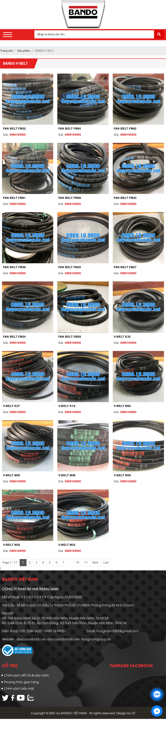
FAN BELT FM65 (69, 128)
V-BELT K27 (11, 406)
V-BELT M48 (66, 475)
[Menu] (7, 34)
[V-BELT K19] (83, 376)
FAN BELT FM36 (14, 267)
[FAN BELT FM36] (27, 237)
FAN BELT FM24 (14, 336)
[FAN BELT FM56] (83, 168)
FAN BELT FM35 (69, 267)
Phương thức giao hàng (21, 682)
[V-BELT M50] (27, 445)
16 (77, 562)
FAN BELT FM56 (69, 197)
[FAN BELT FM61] (27, 168)
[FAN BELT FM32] (27, 99)
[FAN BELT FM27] (138, 237)
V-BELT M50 (11, 475)
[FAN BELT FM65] (83, 99)
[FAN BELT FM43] (138, 168)
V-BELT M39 (122, 475)
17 (85, 562)
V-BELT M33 (66, 544)
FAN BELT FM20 (69, 336)
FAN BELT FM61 (14, 197)
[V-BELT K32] (138, 307)
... (70, 562)
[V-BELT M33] (83, 515)
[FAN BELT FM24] (27, 307)
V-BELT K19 (66, 406)
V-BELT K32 (122, 336)
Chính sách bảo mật (19, 688)
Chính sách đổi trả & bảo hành (26, 675)
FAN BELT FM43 (125, 197)
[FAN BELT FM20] (83, 307)
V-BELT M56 (122, 406)
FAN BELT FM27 (125, 267)
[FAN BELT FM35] (83, 237)
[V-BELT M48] (83, 445)
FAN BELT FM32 (14, 128)
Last (106, 562)
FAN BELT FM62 (125, 128)
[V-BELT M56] (138, 376)
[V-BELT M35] (27, 515)
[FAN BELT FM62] (138, 99)
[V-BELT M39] (138, 445)
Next (95, 562)
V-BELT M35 (11, 544)
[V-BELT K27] (27, 376)
